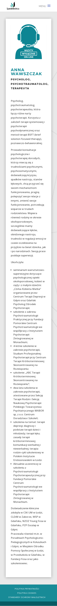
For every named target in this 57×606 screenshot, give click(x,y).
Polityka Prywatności (27, 588)
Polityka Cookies (26, 593)
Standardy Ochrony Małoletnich (26, 597)
